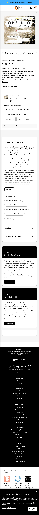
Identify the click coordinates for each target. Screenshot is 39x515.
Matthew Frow (18, 78)
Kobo (19, 119)
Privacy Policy (20, 425)
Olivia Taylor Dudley (26, 71)
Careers (19, 396)
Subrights (19, 456)
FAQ (19, 449)
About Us (19, 378)
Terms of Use (19, 422)
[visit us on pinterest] (25, 366)
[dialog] (19, 502)
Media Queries (19, 410)
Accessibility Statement (20, 393)
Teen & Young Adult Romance (14, 214)
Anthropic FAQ (19, 437)
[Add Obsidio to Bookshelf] (37, 13)
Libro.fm (28, 119)
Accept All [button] (32, 509)
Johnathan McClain (9, 73)
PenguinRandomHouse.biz (19, 417)
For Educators (19, 454)
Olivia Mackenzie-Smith (10, 80)
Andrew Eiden (30, 75)
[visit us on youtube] (17, 366)
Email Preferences (19, 420)
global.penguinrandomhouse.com (19, 369)
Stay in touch (20, 360)
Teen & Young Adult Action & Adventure (17, 209)
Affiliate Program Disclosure (19, 432)
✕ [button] (36, 491)
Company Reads (19, 415)
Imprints (19, 398)
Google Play (10, 119)
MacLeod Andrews (8, 75)
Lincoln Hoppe (13, 71)
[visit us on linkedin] (21, 366)
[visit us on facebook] (10, 366)
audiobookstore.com (13, 114)
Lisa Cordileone (7, 78)
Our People (19, 383)
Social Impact (20, 391)
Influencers (19, 412)
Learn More (10, 282)
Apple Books (10, 109)
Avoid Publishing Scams (19, 435)
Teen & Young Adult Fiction (14, 200)
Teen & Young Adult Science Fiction (16, 205)
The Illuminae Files (17, 60)
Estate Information (19, 461)
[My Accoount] (30, 7)
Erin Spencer (20, 75)
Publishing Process (19, 446)
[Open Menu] (3, 8)
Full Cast (5, 82)
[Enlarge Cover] (36, 47)
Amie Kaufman (9, 68)
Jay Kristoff (22, 68)
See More (9, 189)
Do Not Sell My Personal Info (19, 430)
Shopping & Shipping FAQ (19, 451)
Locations (19, 386)
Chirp (26, 114)
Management (19, 388)
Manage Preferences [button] (9, 508)
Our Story (19, 381)
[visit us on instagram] (29, 366)
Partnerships (19, 407)
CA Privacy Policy (20, 427)
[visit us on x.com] (14, 366)
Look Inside (29, 53)
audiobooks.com (24, 109)
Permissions (19, 459)
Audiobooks (9, 218)
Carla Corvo (20, 73)
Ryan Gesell (24, 80)
